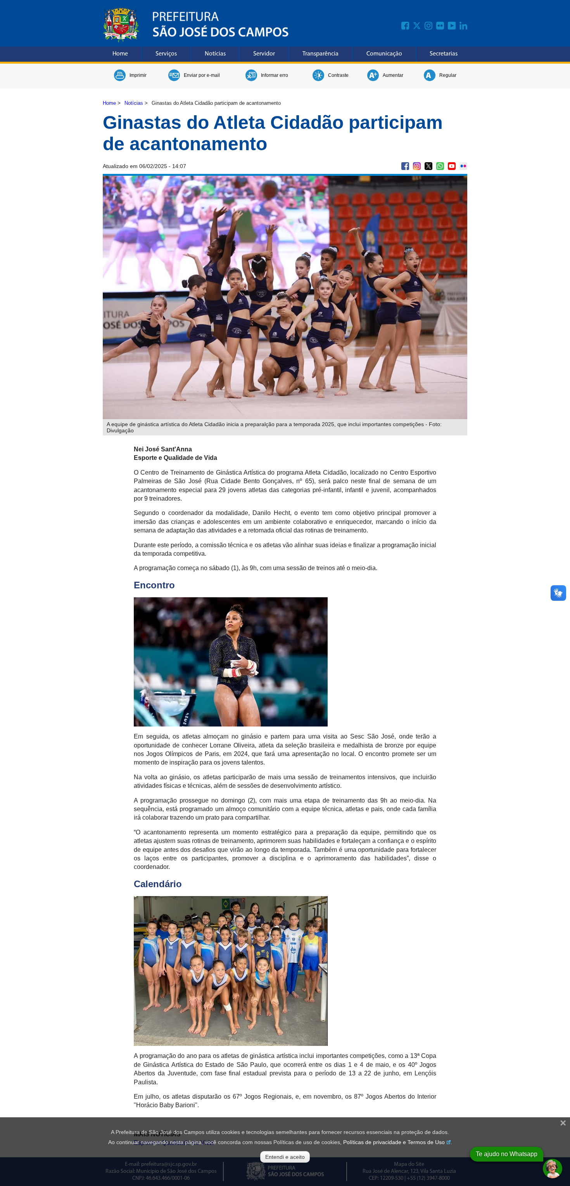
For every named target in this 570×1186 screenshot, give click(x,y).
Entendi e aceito (285, 1157)
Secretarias (444, 54)
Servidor (264, 54)
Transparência (320, 54)
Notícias (215, 54)
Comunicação (384, 54)
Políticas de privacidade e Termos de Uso (394, 1142)
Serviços (166, 54)
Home (120, 54)
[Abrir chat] (552, 1168)
